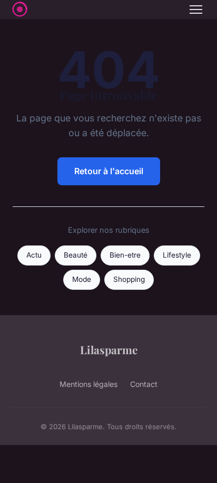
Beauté (75, 255)
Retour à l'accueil (108, 171)
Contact (143, 384)
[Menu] (195, 9)
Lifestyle (177, 255)
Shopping (129, 279)
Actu (34, 255)
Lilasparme (108, 349)
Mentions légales (88, 384)
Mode (81, 279)
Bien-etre (125, 255)
